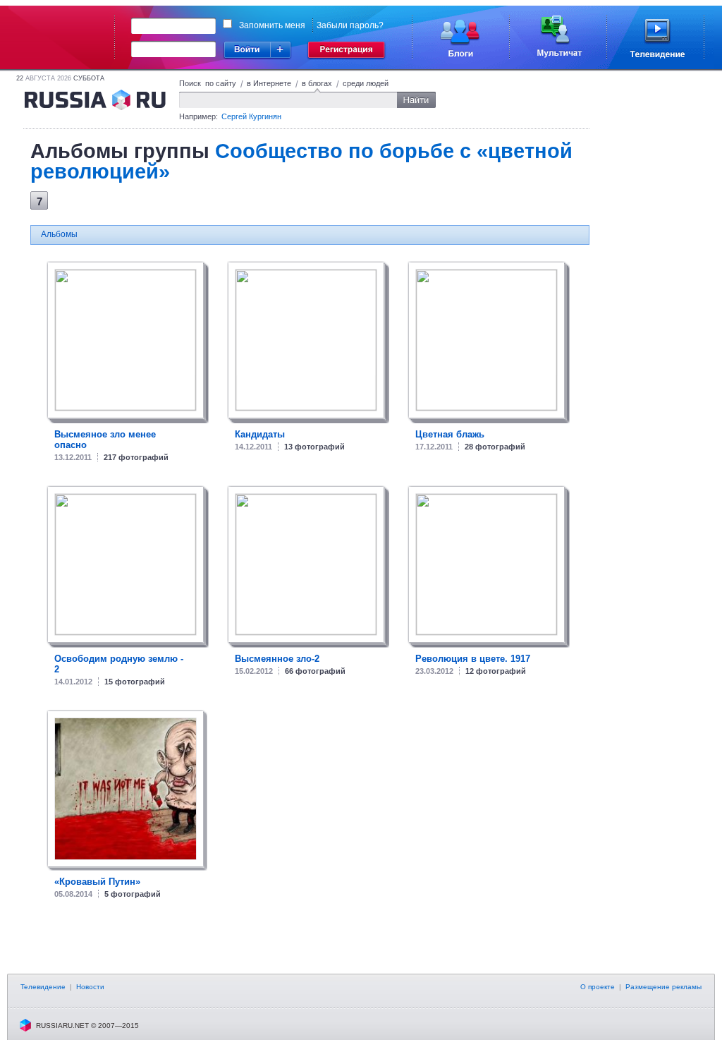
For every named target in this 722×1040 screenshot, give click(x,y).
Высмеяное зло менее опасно (105, 439)
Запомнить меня (272, 25)
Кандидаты (260, 434)
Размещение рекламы (663, 987)
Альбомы (59, 234)
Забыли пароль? (350, 25)
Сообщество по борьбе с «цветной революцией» (301, 161)
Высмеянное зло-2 (277, 658)
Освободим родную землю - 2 (118, 664)
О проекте (597, 987)
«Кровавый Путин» (97, 881)
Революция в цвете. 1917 (472, 658)
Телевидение (43, 987)
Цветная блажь (449, 434)
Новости (90, 987)
